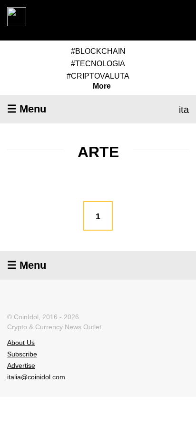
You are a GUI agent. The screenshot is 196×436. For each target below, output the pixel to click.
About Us (21, 342)
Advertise (21, 365)
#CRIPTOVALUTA (98, 76)
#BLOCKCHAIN (98, 51)
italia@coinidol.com (36, 377)
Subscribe (22, 354)
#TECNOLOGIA (98, 64)
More (102, 86)
